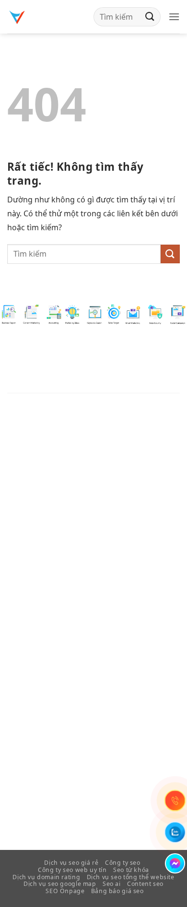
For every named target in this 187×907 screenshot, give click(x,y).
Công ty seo (122, 863)
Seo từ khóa (131, 870)
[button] (174, 16)
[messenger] (175, 863)
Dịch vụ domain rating (46, 877)
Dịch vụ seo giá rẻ (71, 863)
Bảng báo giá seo (117, 891)
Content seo (145, 884)
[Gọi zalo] (175, 832)
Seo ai (112, 884)
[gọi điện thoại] (175, 800)
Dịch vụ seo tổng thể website (131, 877)
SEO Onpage (65, 891)
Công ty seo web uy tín (72, 870)
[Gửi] (150, 16)
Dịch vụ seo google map (59, 884)
